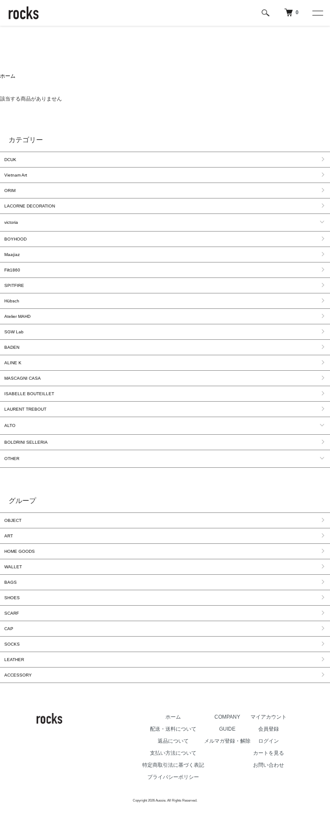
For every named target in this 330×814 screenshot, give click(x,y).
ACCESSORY (18, 675)
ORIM (9, 190)
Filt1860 (12, 270)
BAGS (10, 582)
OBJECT (12, 520)
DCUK (10, 159)
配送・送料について (173, 729)
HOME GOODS (19, 551)
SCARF (11, 613)
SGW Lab (14, 331)
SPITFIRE (14, 285)
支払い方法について (173, 753)
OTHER (11, 458)
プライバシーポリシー (173, 777)
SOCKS (12, 644)
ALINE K (12, 362)
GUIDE (227, 729)
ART (8, 536)
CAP (8, 628)
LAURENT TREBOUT (25, 409)
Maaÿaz (12, 254)
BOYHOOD (15, 239)
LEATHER (14, 659)
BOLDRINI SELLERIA (26, 442)
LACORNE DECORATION (29, 206)
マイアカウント (269, 717)
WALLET (13, 566)
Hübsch (11, 301)
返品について (173, 741)
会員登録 (268, 729)
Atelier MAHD (17, 316)
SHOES (12, 597)
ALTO (9, 425)
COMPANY (227, 717)
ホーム (7, 76)
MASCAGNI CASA (22, 378)
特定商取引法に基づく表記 (173, 765)
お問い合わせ (268, 765)
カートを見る (268, 753)
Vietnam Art (15, 175)
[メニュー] (317, 13)
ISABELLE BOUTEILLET (29, 393)
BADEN (11, 347)
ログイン (268, 741)
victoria (11, 222)
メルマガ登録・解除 (227, 741)
